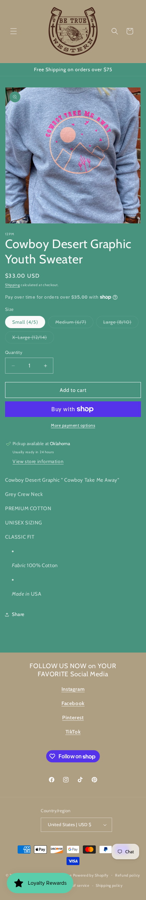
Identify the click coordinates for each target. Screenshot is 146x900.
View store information (38, 461)
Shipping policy (109, 885)
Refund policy (127, 875)
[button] (13, 31)
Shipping (12, 285)
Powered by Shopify (91, 875)
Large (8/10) (121, 323)
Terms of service (74, 885)
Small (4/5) (25, 322)
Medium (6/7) (74, 323)
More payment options (73, 425)
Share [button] (18, 614)
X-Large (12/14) (33, 338)
